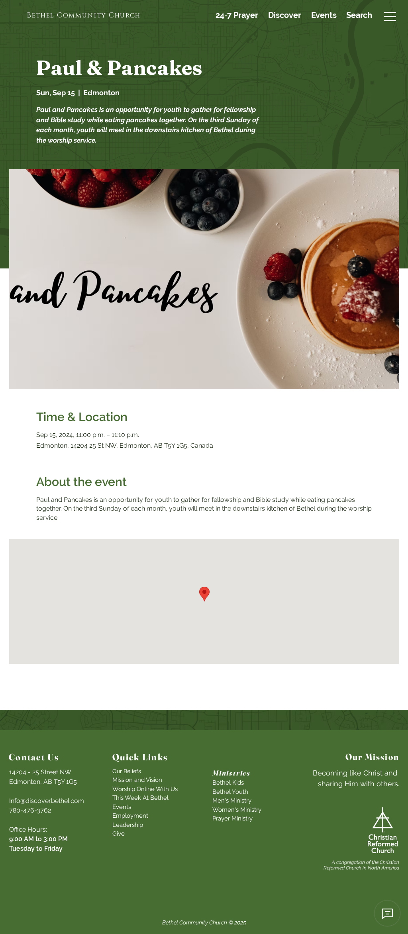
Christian (389, 862)
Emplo (121, 815)
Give (118, 833)
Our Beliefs (126, 771)
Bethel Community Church (194, 922)
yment (139, 815)
